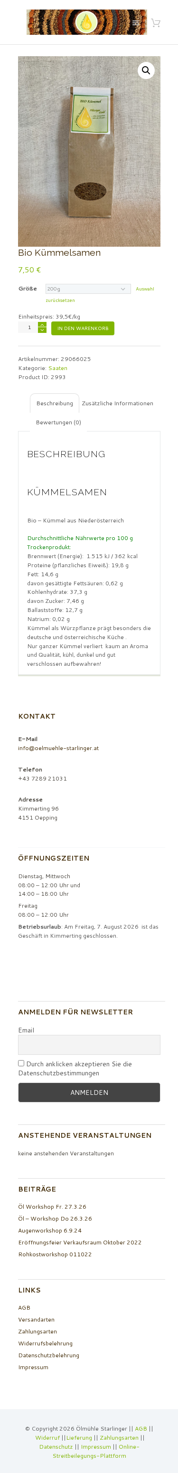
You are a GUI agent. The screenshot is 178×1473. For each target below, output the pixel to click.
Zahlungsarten (37, 1331)
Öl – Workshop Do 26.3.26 (55, 1218)
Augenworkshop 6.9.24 (50, 1230)
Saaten (57, 368)
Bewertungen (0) (58, 422)
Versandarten (36, 1319)
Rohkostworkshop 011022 (55, 1254)
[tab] (54, 403)
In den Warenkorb (83, 328)
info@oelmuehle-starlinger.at (58, 748)
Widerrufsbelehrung (45, 1343)
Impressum (33, 1367)
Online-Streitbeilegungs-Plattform (96, 1451)
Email (26, 1030)
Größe (27, 288)
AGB (24, 1307)
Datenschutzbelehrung (48, 1355)
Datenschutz (56, 1447)
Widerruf (48, 1437)
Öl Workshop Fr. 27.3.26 (52, 1206)
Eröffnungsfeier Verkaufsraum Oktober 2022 (80, 1242)
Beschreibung (54, 403)
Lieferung (79, 1437)
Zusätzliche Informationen (117, 403)
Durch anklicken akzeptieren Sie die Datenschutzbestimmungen (75, 1069)
